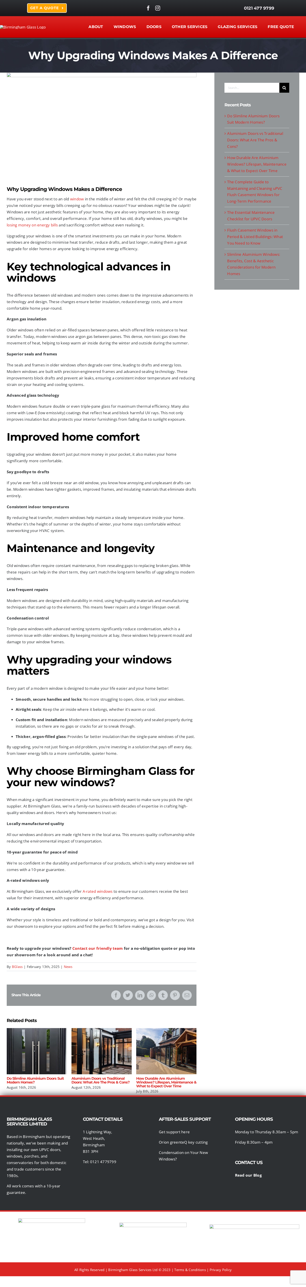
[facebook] (148, 8)
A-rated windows (98, 891)
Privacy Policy (221, 1269)
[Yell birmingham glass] (254, 1226)
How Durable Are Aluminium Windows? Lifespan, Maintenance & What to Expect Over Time (166, 1051)
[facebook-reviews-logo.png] (51, 1220)
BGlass (17, 966)
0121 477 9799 (259, 8)
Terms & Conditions (190, 1269)
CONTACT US (249, 1162)
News (68, 966)
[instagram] (157, 8)
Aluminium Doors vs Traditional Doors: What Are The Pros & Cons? (101, 1051)
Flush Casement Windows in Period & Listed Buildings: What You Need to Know (255, 237)
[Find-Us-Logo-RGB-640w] (153, 1224)
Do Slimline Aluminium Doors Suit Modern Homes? (36, 1051)
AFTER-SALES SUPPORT (185, 1119)
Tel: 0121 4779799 (99, 1161)
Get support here (174, 1131)
